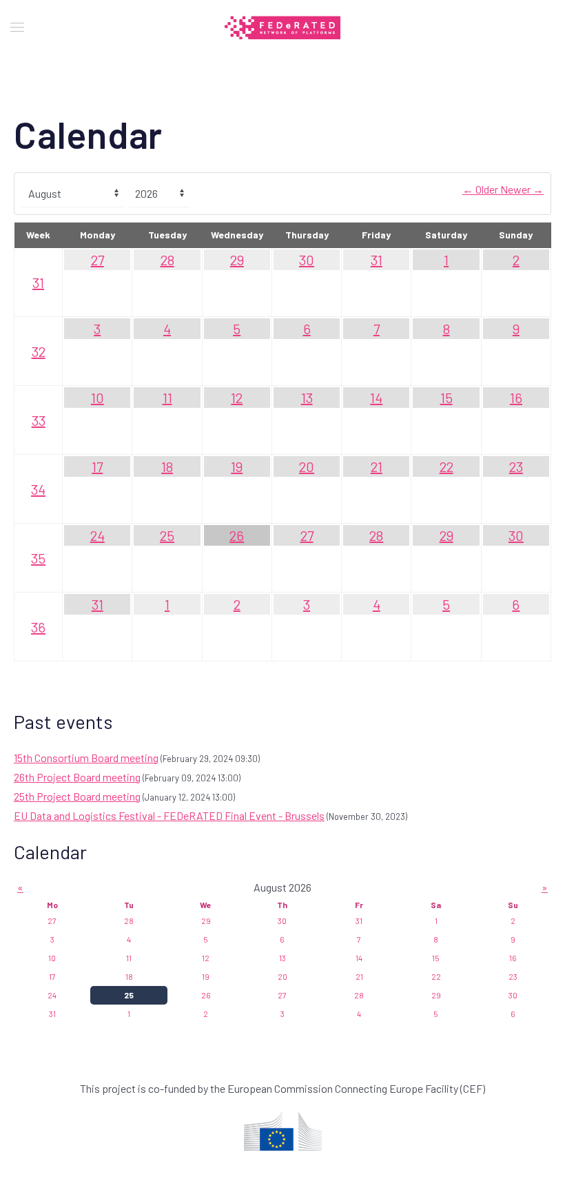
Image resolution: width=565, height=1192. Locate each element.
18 (167, 466)
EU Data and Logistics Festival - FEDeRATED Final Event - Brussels (169, 815)
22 (446, 466)
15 (446, 397)
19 (237, 466)
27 (97, 259)
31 (38, 282)
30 (306, 259)
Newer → (522, 189)
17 (97, 466)
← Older (481, 189)
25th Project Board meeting (77, 796)
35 (38, 558)
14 (376, 397)
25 (167, 535)
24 (97, 535)
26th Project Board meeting (77, 776)
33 (38, 420)
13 (307, 397)
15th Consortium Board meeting (86, 757)
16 (516, 397)
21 (376, 466)
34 (38, 489)
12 (237, 397)
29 (237, 259)
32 (38, 351)
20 (306, 466)
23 (516, 466)
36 (38, 627)
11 (167, 397)
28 (167, 259)
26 (236, 535)
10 (97, 397)
